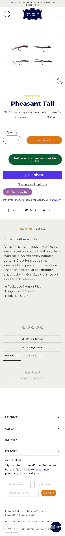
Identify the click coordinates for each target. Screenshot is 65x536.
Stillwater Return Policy (20, 515)
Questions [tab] (31, 355)
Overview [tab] (26, 228)
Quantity (12, 132)
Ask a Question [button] (34, 347)
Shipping (20, 112)
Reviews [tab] (40, 228)
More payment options (32, 184)
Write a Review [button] (34, 339)
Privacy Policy (14, 511)
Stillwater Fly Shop (32, 14)
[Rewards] (56, 527)
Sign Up (48, 493)
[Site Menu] (7, 14)
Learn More (32, 5)
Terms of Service (37, 511)
